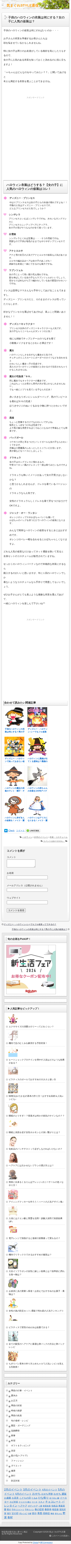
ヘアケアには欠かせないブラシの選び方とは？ (31, 1165)
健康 (13, 1470)
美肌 (39, 1513)
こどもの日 (25, 1498)
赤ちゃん (58, 1513)
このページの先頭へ (60, 1536)
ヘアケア (22, 1505)
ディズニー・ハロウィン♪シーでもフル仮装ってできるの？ (30, 924)
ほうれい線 (54, 1498)
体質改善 (47, 1506)
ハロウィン (27, 837)
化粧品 (54, 1506)
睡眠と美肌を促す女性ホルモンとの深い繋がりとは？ (34, 1132)
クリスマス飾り (25, 1502)
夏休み (14, 1395)
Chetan (35, 1542)
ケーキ (34, 1502)
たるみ (34, 1498)
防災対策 (15, 1480)
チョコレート (53, 1501)
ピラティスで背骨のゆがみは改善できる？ (29, 1327)
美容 (13, 1450)
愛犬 (9, 1510)
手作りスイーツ (18, 1510)
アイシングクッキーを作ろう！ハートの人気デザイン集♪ (36, 1202)
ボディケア (33, 1506)
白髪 (29, 1513)
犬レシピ (23, 1513)
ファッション (17, 1460)
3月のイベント (32, 1489)
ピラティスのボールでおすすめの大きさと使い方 (32, 1079)
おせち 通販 (60, 1493)
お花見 (15, 1498)
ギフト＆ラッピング (20, 1445)
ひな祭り (43, 1497)
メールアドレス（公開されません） (25, 885)
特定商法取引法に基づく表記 (14, 1532)
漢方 (9, 1513)
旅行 (13, 1475)
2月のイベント (13, 1489)
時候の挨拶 (16, 1410)
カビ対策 (13, 1502)
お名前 (10, 873)
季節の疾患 (16, 1415)
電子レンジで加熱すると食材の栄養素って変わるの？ (34, 1238)
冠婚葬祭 (15, 1430)
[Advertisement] (35, 134)
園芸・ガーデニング (20, 1425)
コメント (11, 857)
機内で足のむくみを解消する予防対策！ (28, 1043)
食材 (10, 1517)
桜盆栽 (55, 1509)
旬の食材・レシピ (19, 1420)
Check (11, 830)
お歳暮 (7, 1498)
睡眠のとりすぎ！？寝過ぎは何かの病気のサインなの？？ (37, 1115)
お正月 (14, 1400)
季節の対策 (16, 1405)
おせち (36, 1493)
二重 (40, 1506)
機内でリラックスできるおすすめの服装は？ (30, 1254)
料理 (13, 1440)
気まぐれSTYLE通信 (23, 5)
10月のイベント (41, 837)
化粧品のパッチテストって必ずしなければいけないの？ (35, 1149)
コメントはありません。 (54, 841)
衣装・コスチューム (59, 837)
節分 (34, 1513)
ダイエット (16, 1465)
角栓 (52, 1513)
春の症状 (39, 1509)
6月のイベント (23, 1493)
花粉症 (46, 1513)
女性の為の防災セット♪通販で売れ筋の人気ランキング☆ (36, 1311)
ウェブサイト (14, 897)
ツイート (20, 830)
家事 (13, 1435)
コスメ (41, 1502)
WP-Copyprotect (46, 1542)
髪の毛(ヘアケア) (19, 1455)
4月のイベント (49, 1489)
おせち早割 (47, 1494)
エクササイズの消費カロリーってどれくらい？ (31, 1026)
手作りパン (29, 1510)
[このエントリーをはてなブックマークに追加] (6, 830)
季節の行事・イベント (22, 1390)
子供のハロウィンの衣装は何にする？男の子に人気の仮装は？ (39, 929)
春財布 (48, 1509)
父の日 (15, 1513)
